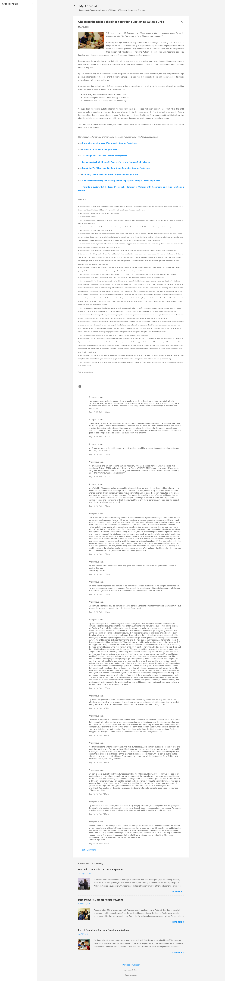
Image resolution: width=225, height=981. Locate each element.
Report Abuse (131, 975)
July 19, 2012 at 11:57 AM (99, 437)
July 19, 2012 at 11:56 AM (99, 412)
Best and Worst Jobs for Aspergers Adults (100, 899)
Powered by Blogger (131, 965)
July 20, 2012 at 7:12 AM (99, 735)
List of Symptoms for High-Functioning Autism (103, 930)
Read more (178, 892)
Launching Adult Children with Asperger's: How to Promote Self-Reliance (116, 162)
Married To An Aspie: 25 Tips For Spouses (100, 869)
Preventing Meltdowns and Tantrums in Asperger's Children (109, 143)
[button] (182, 22)
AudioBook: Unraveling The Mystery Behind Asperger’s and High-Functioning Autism (121, 181)
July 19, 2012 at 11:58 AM (99, 574)
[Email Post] (79, 387)
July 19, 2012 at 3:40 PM (99, 708)
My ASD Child (89, 6)
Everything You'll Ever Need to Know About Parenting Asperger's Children (116, 168)
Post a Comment (88, 850)
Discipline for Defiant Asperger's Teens (100, 149)
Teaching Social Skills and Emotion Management (104, 156)
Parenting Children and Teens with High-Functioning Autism (110, 174)
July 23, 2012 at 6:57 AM (99, 843)
